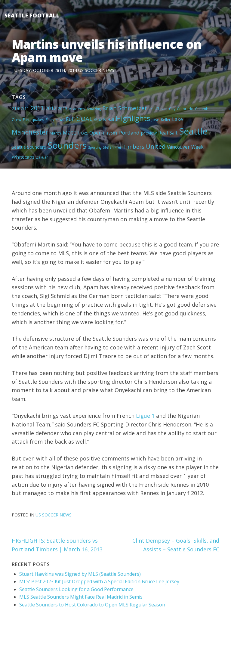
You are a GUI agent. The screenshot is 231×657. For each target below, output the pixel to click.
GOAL (84, 118)
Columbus (204, 108)
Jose (155, 119)
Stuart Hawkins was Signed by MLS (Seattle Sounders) (80, 574)
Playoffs (110, 133)
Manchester (30, 132)
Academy (77, 108)
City (172, 108)
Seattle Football (32, 15)
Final (59, 119)
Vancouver (178, 147)
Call (151, 109)
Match (71, 132)
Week (197, 147)
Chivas (162, 108)
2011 (37, 108)
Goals (100, 119)
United (155, 146)
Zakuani (42, 157)
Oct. (84, 133)
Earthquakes (33, 119)
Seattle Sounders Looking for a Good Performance (76, 589)
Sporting (94, 147)
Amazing (94, 108)
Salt (173, 132)
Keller (166, 119)
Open (95, 132)
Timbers (133, 146)
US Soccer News (96, 70)
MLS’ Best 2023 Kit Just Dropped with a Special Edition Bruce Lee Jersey (99, 581)
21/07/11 (20, 108)
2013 (62, 108)
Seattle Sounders (29, 147)
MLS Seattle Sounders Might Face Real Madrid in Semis (81, 596)
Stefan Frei (112, 147)
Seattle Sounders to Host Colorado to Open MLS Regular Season (92, 604)
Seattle (193, 131)
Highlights (133, 118)
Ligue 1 (145, 415)
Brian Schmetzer (124, 108)
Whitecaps (23, 157)
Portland (129, 132)
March (55, 133)
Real (163, 132)
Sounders (67, 145)
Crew (16, 119)
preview (149, 133)
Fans (50, 119)
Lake (177, 119)
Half (111, 119)
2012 (50, 108)
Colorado (185, 108)
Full (70, 119)
